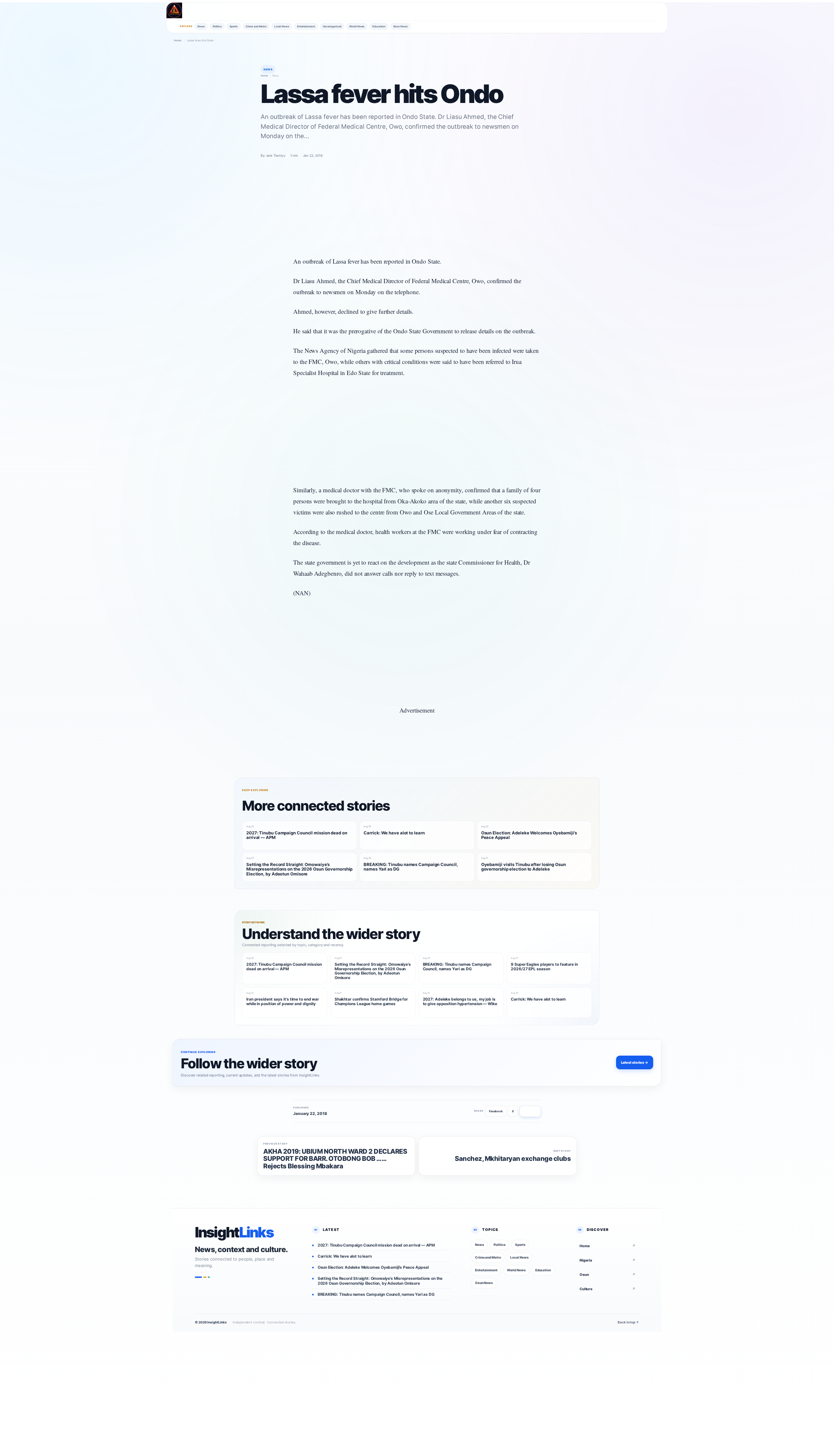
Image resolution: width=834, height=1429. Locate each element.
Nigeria (608, 1260)
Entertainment (306, 26)
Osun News (400, 26)
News (201, 26)
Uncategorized (332, 26)
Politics (217, 26)
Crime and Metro (256, 26)
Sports (234, 26)
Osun (608, 1274)
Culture (608, 1289)
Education (378, 26)
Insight (234, 1232)
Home (177, 40)
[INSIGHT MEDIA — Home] (174, 10)
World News (357, 26)
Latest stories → (634, 1062)
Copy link (530, 1111)
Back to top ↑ (628, 1322)
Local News (281, 26)
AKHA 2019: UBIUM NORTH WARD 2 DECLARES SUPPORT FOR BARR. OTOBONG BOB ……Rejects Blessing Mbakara (335, 1159)
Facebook (496, 1111)
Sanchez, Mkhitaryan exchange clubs (513, 1158)
